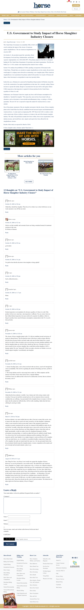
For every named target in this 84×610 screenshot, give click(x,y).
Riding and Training (27, 15)
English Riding (7, 564)
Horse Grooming (34, 572)
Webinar (32, 12)
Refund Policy (59, 582)
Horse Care (5, 15)
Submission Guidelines (61, 568)
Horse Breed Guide (8, 559)
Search (76, 8)
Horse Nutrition (33, 585)
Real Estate (63, 12)
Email (6, 520)
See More (28, 182)
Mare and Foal (33, 596)
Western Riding (20, 590)
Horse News (6, 23)
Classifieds (58, 584)
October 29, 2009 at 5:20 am (12, 204)
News (71, 15)
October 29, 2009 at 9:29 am (12, 243)
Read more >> (29, 127)
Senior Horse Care (34, 601)
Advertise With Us (60, 570)
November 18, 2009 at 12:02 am (13, 333)
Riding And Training (8, 561)
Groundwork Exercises (9, 567)
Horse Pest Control (34, 588)
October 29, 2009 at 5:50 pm (12, 276)
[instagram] (79, 2)
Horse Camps (7, 570)
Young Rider (46, 576)
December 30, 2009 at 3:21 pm (13, 392)
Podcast (27, 12)
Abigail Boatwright (11, 42)
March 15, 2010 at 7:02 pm (12, 416)
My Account (22, 12)
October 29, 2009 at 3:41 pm (12, 259)
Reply (6, 212)
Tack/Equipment (41, 15)
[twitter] (73, 2)
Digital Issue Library (46, 12)
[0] (67, 2)
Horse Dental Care (34, 566)
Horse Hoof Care (34, 577)
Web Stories (59, 587)
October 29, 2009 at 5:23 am (12, 222)
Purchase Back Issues (48, 563)
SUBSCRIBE (78, 15)
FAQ (57, 573)
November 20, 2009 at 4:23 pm (13, 364)
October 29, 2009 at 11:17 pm (13, 292)
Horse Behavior (33, 563)
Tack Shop (37, 12)
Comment (7, 496)
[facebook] (71, 2)
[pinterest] (76, 2)
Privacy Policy (59, 576)
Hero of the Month (55, 12)
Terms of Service (60, 579)
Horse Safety (33, 590)
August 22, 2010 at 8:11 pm (12, 459)
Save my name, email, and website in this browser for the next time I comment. (21, 530)
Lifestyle (51, 15)
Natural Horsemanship (9, 587)
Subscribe (76, 5)
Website (6, 524)
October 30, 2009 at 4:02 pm (12, 309)
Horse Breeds (15, 15)
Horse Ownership (62, 15)
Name (6, 516)
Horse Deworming (34, 569)
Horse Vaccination (34, 593)
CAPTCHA (7, 534)
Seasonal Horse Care (34, 599)
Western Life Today (47, 578)
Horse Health (33, 574)
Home (5, 19)
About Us (58, 560)
